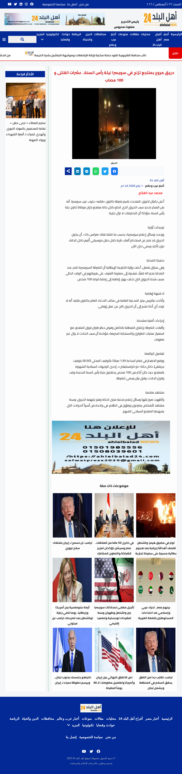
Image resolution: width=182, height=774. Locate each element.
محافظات (100, 34)
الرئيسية (176, 34)
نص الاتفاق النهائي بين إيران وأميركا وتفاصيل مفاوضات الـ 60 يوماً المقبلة (114, 683)
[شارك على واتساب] (96, 171)
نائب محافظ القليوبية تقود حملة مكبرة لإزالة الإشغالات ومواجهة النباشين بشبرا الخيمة (112, 55)
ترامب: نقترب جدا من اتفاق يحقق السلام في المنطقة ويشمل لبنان (156, 683)
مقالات (134, 34)
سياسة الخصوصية (53, 4)
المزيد (75, 725)
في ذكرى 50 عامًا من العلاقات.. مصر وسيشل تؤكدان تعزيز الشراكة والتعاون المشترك (114, 548)
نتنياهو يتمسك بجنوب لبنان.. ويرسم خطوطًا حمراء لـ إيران (72, 680)
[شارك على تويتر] (105, 171)
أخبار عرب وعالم (112, 39)
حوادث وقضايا (65, 36)
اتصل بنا (72, 4)
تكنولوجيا (52, 34)
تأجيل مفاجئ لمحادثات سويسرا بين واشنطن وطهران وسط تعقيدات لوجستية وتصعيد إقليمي (114, 615)
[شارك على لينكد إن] (77, 171)
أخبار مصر (166, 36)
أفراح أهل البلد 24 (157, 39)
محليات (145, 34)
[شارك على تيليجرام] (86, 171)
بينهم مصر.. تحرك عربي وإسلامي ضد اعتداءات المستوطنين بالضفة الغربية (155, 613)
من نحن (84, 4)
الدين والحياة (87, 36)
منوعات (123, 34)
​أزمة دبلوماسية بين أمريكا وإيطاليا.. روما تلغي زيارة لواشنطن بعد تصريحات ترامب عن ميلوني (72, 612)
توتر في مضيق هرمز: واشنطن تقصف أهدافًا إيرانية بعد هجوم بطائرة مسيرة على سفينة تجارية (155, 548)
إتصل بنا (71, 737)
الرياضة (76, 34)
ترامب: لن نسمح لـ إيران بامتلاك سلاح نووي (72, 545)
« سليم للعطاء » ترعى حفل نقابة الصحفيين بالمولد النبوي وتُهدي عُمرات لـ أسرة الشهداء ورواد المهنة (26, 131)
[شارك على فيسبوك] (114, 171)
